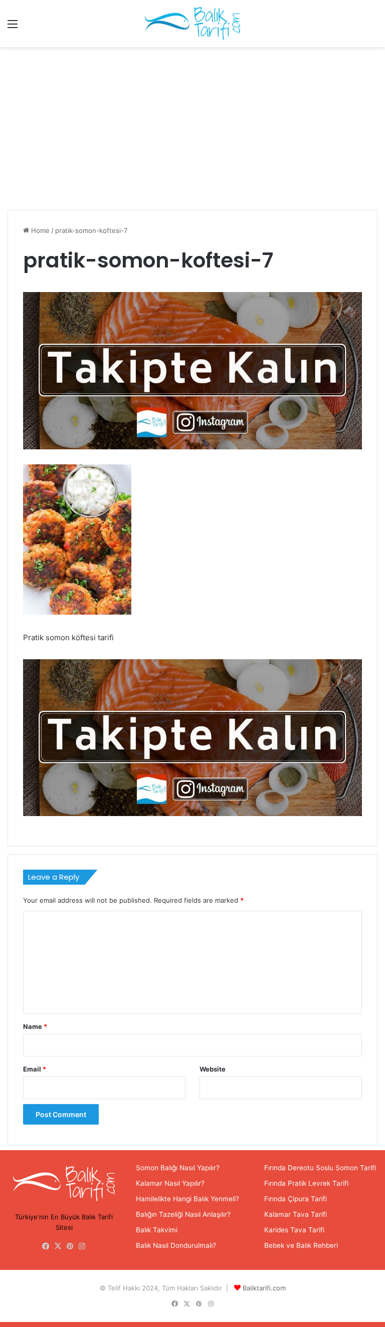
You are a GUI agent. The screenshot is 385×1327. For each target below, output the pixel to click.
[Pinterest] (70, 1246)
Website (213, 1069)
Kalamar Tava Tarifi (295, 1214)
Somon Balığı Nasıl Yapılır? (178, 1168)
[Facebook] (46, 1246)
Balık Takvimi (156, 1230)
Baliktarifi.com (264, 1288)
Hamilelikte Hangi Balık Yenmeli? (187, 1199)
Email (34, 1069)
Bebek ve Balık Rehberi (301, 1245)
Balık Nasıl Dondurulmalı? (176, 1245)
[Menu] (13, 27)
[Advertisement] (192, 132)
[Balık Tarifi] (192, 23)
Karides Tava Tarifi (294, 1230)
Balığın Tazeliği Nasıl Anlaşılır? (183, 1214)
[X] (58, 1246)
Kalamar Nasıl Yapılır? (170, 1183)
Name (35, 1026)
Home (39, 230)
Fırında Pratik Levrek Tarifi (306, 1183)
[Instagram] (82, 1246)
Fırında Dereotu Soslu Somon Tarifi (320, 1168)
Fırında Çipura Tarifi (295, 1199)
